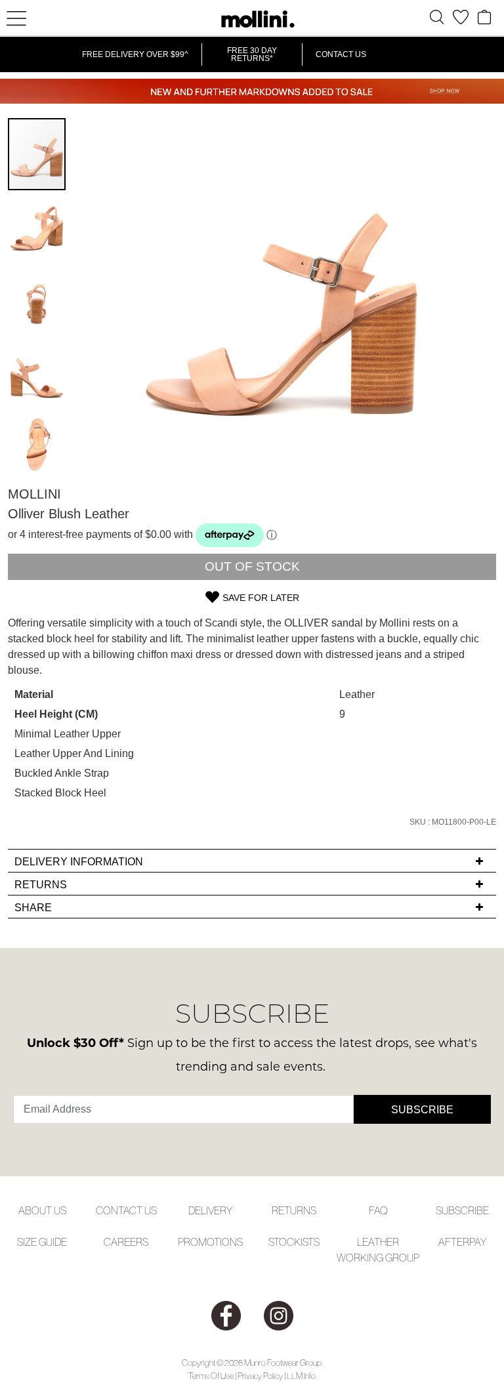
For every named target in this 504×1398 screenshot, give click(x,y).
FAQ (378, 1210)
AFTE (450, 1242)
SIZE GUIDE (42, 1242)
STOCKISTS (294, 1242)
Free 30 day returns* (252, 54)
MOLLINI (34, 494)
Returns (294, 1210)
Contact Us (341, 54)
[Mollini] (252, 19)
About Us (42, 1210)
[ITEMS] (484, 17)
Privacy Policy (260, 1376)
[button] (37, 227)
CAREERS (126, 1242)
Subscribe (422, 1109)
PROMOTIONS (210, 1242)
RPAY (474, 1242)
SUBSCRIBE (462, 1210)
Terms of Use (211, 1376)
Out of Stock (252, 566)
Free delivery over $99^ (135, 54)
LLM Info (301, 1376)
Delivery (210, 1210)
